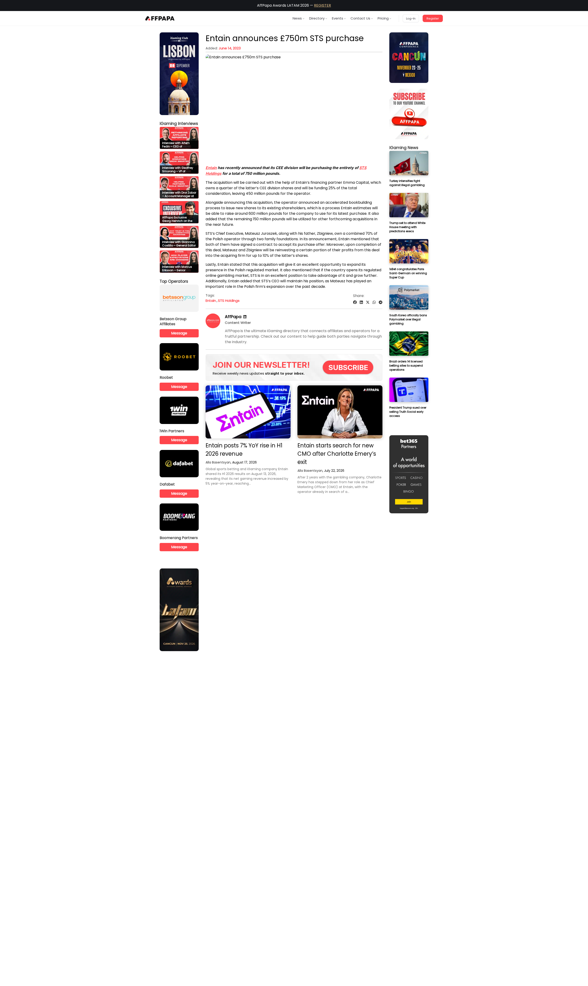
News (297, 18)
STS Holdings (229, 300)
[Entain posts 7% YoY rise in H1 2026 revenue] (248, 411)
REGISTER (322, 5)
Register (433, 18)
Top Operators (174, 281)
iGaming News (403, 147)
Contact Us (360, 18)
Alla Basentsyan (218, 462)
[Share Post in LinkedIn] (361, 302)
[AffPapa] (213, 327)
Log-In (411, 18)
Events (337, 18)
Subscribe (348, 367)
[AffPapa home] (160, 18)
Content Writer (238, 322)
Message (179, 333)
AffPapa (233, 316)
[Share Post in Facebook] (355, 302)
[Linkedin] (244, 316)
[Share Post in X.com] (368, 302)
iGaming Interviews (179, 123)
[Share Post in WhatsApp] (374, 302)
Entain (211, 167)
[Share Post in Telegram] (380, 302)
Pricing (383, 18)
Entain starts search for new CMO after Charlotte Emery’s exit (336, 454)
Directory (317, 18)
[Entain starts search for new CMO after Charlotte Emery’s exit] (339, 411)
